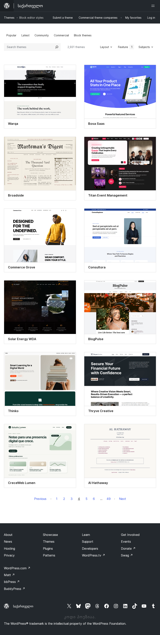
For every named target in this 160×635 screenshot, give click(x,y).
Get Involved (130, 535)
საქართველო (23, 606)
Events (126, 541)
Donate (128, 548)
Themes (9, 17)
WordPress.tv (93, 555)
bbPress (12, 582)
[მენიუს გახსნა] (154, 6)
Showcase (50, 535)
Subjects (144, 47)
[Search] (57, 47)
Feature (125, 47)
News (8, 541)
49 (109, 499)
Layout (104, 47)
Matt (9, 575)
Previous (40, 499)
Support (87, 541)
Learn (86, 535)
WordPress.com (17, 568)
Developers (90, 548)
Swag (127, 555)
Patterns (49, 555)
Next (122, 499)
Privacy (9, 555)
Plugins (48, 548)
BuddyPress (14, 589)
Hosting (9, 548)
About (8, 535)
